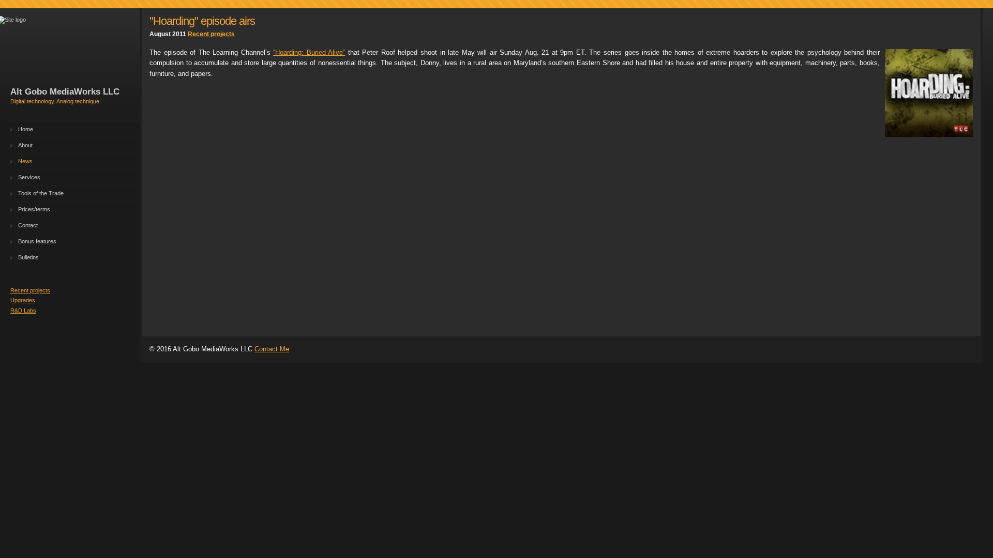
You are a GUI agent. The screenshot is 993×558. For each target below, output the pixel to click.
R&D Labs (23, 310)
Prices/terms (34, 209)
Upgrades (22, 300)
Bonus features (37, 241)
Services (29, 177)
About (25, 145)
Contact (28, 225)
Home (25, 129)
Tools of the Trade (41, 193)
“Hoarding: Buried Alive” (309, 52)
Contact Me (271, 349)
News (25, 161)
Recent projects (30, 290)
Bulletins (28, 257)
